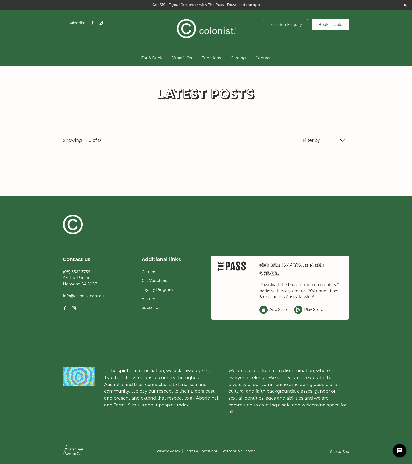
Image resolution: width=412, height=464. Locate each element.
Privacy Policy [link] (168, 451)
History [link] (148, 298)
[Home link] (206, 28)
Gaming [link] (238, 58)
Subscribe (77, 23)
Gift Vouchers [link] (154, 280)
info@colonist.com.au (83, 296)
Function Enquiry (285, 24)
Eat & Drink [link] (152, 58)
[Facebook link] (92, 22)
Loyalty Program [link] (157, 289)
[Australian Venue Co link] (73, 451)
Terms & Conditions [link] (201, 451)
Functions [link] (211, 58)
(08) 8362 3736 (76, 272)
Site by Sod (339, 451)
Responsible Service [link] (239, 451)
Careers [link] (149, 272)
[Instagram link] (100, 22)
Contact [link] (263, 58)
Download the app (243, 4)
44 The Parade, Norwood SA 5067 (80, 281)
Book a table (330, 24)
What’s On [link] (182, 58)
